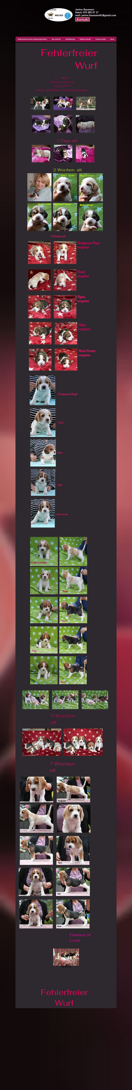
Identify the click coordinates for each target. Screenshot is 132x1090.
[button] (40, 107)
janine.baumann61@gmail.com (98, 15)
